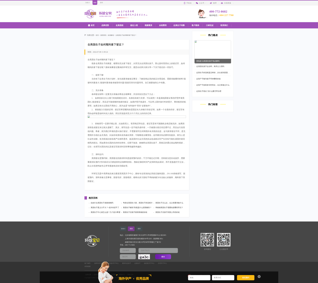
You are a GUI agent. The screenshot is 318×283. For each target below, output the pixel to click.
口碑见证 (210, 25)
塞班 (101, 2)
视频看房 (148, 25)
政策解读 (111, 35)
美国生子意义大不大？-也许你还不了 (105, 207)
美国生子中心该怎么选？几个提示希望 (105, 212)
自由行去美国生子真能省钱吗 (102, 203)
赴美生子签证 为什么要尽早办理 (208, 91)
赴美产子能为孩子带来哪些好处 (208, 79)
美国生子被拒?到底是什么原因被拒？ (137, 207)
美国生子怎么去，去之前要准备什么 (169, 203)
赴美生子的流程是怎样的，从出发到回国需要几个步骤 (213, 73)
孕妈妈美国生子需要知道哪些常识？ (169, 207)
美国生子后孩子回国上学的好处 (167, 212)
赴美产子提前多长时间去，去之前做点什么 (212, 85)
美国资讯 (103, 35)
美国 (94, 2)
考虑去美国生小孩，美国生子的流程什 (138, 203)
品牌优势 (105, 25)
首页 (93, 25)
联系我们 (224, 25)
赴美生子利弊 (179, 25)
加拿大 (87, 2)
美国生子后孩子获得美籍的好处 (135, 212)
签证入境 (134, 25)
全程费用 (163, 25)
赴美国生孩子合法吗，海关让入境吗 (210, 66)
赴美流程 (119, 25)
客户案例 (195, 25)
